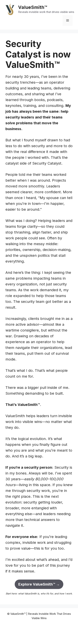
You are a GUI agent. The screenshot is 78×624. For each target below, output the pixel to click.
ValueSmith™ (32, 7)
